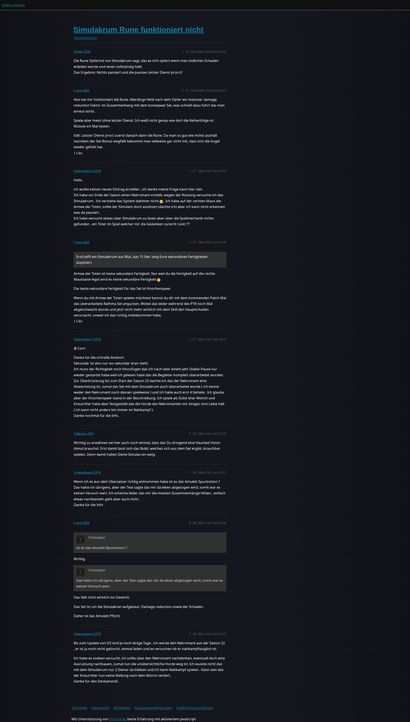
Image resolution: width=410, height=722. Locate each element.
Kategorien (100, 708)
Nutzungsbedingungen (153, 708)
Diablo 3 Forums (13, 5)
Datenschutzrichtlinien (195, 708)
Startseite (79, 708)
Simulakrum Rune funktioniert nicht (138, 29)
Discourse (117, 719)
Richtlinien (122, 708)
